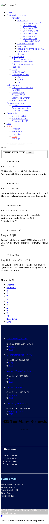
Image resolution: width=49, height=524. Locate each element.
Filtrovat (30, 153)
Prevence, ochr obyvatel (17, 103)
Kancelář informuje (25, 43)
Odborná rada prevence (22, 64)
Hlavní (9, 12)
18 (7, 310)
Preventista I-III (18, 92)
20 (8, 316)
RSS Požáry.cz (18, 139)
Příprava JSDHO (18, 95)
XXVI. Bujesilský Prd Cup (17, 338)
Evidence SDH (23, 51)
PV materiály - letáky (21, 108)
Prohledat (16, 134)
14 (7, 299)
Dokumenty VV (29, 25)
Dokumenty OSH (30, 38)
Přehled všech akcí (20, 118)
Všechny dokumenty (21, 98)
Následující (12, 319)
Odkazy (20, 54)
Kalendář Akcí (12, 113)
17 (7, 307)
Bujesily (11, 346)
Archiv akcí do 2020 (20, 121)
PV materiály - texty (20, 110)
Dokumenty (22, 20)
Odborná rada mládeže (22, 61)
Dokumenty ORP (30, 33)
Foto (9, 123)
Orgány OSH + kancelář (17, 15)
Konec (10, 322)
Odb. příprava (13, 85)
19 (7, 313)
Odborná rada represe (22, 59)
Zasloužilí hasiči (18, 72)
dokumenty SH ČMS (31, 41)
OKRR (14, 69)
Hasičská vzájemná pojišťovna (30, 49)
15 (7, 302)
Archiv (14, 136)
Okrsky (20, 79)
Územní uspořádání (20, 74)
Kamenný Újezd (15, 411)
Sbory (19, 82)
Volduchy (12, 395)
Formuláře (21, 46)
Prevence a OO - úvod (21, 105)
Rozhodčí (16, 67)
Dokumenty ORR (30, 28)
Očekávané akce (19, 116)
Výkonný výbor (18, 56)
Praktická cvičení (19, 100)
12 (7, 293)
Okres (20, 77)
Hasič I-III (16, 90)
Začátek (10, 284)
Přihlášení (16, 128)
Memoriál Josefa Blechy (17, 403)
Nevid (10, 363)
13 (7, 296)
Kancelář (15, 18)
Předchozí (11, 287)
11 (7, 290)
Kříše (10, 379)
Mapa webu (17, 131)
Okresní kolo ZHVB (15, 387)
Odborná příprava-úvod (22, 87)
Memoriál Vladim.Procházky (19, 371)
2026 (11, 349)
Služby (9, 126)
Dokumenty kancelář (32, 23)
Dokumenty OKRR (30, 36)
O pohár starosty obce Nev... (19, 354)
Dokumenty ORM (30, 30)
